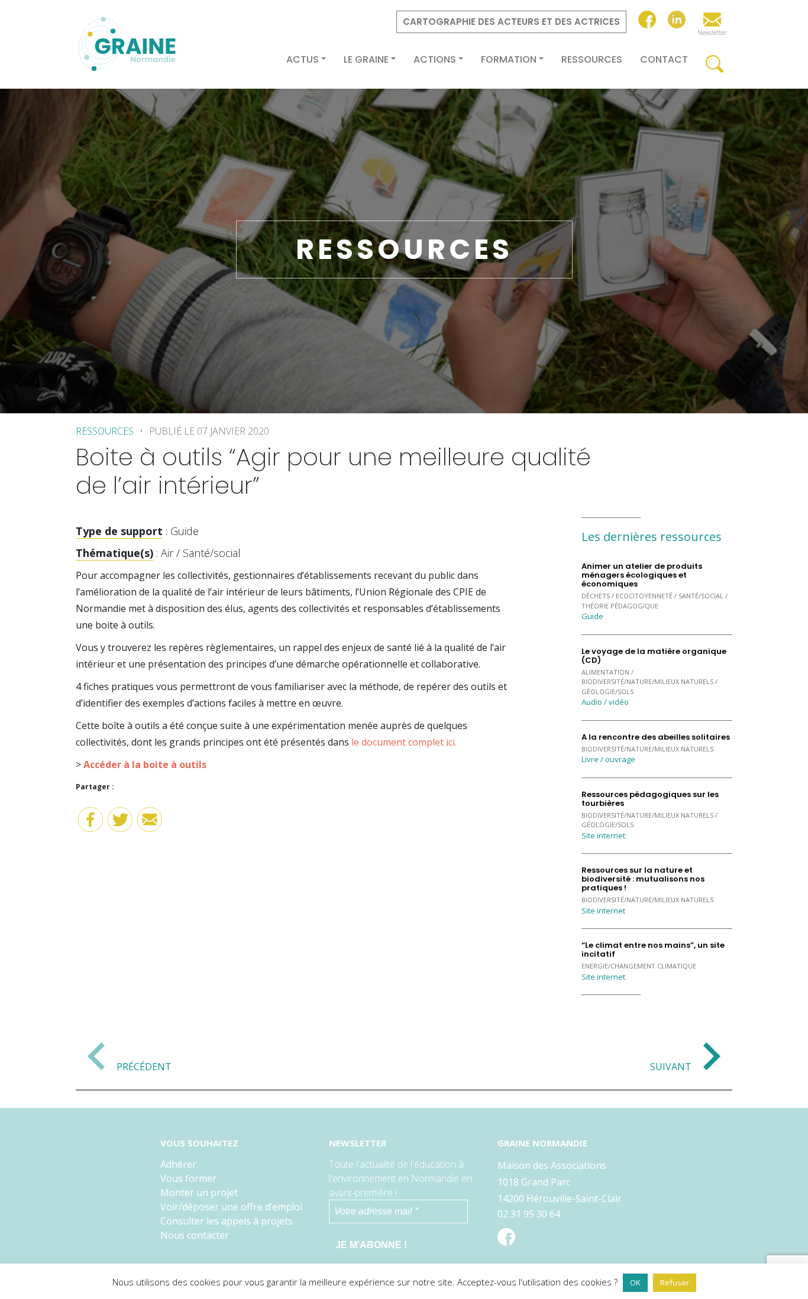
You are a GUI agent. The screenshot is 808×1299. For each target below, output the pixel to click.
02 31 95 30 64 (528, 1213)
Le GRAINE (366, 59)
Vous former (188, 1178)
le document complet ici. (404, 742)
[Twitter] (120, 824)
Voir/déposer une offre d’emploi (231, 1206)
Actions (434, 59)
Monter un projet (199, 1192)
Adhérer (178, 1164)
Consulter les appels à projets (226, 1220)
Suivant (670, 1066)
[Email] (149, 824)
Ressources (591, 59)
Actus (302, 59)
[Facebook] (90, 824)
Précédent (144, 1066)
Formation (508, 59)
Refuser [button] (674, 1282)
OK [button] (635, 1282)
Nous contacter (194, 1235)
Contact (664, 59)
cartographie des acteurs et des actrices (511, 21)
